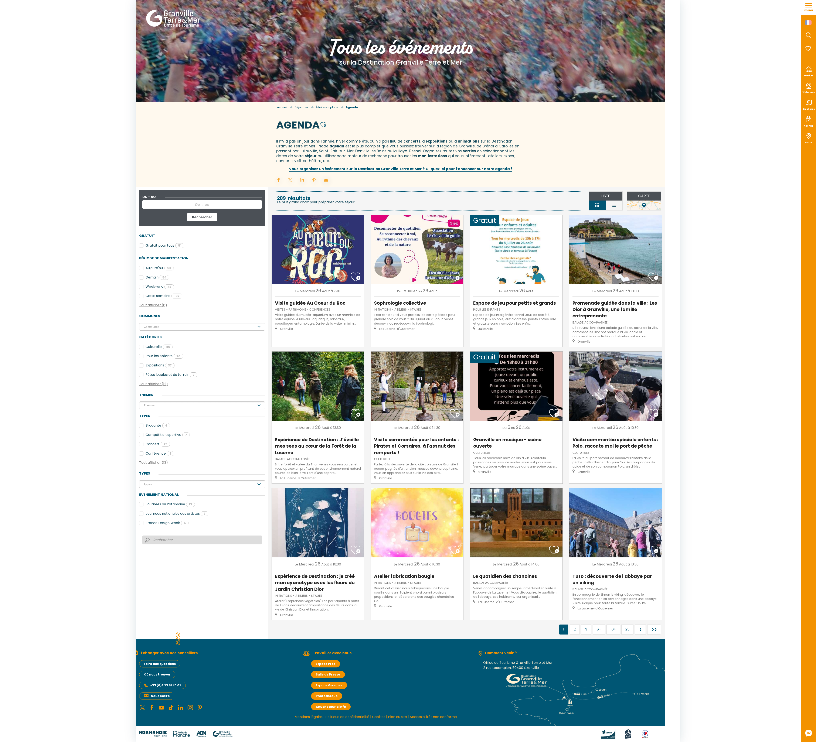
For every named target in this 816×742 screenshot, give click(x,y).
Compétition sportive (166, 434)
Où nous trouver (157, 674)
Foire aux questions (160, 664)
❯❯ (654, 629)
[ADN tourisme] (201, 733)
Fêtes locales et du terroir (170, 374)
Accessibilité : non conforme (433, 716)
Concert (156, 444)
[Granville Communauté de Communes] (222, 733)
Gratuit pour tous (163, 245)
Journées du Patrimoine (169, 504)
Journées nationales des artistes (175, 513)
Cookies (378, 716)
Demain (156, 277)
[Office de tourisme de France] (656, 733)
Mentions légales (309, 716)
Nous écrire (160, 696)
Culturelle (158, 346)
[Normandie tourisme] (153, 733)
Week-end (158, 286)
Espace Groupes (329, 685)
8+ (599, 629)
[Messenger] (808, 733)
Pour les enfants (163, 355)
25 (627, 629)
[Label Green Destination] (603, 733)
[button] (808, 35)
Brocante (156, 425)
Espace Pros (325, 664)
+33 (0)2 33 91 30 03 (165, 685)
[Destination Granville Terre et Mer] (174, 18)
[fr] (808, 22)
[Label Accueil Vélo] (623, 733)
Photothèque (327, 696)
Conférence (158, 453)
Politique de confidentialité (347, 716)
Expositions (159, 365)
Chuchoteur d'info (331, 707)
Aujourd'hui (158, 268)
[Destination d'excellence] (640, 733)
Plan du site (397, 716)
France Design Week (166, 522)
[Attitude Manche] (181, 733)
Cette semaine (163, 295)
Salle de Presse (328, 674)
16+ (613, 629)
